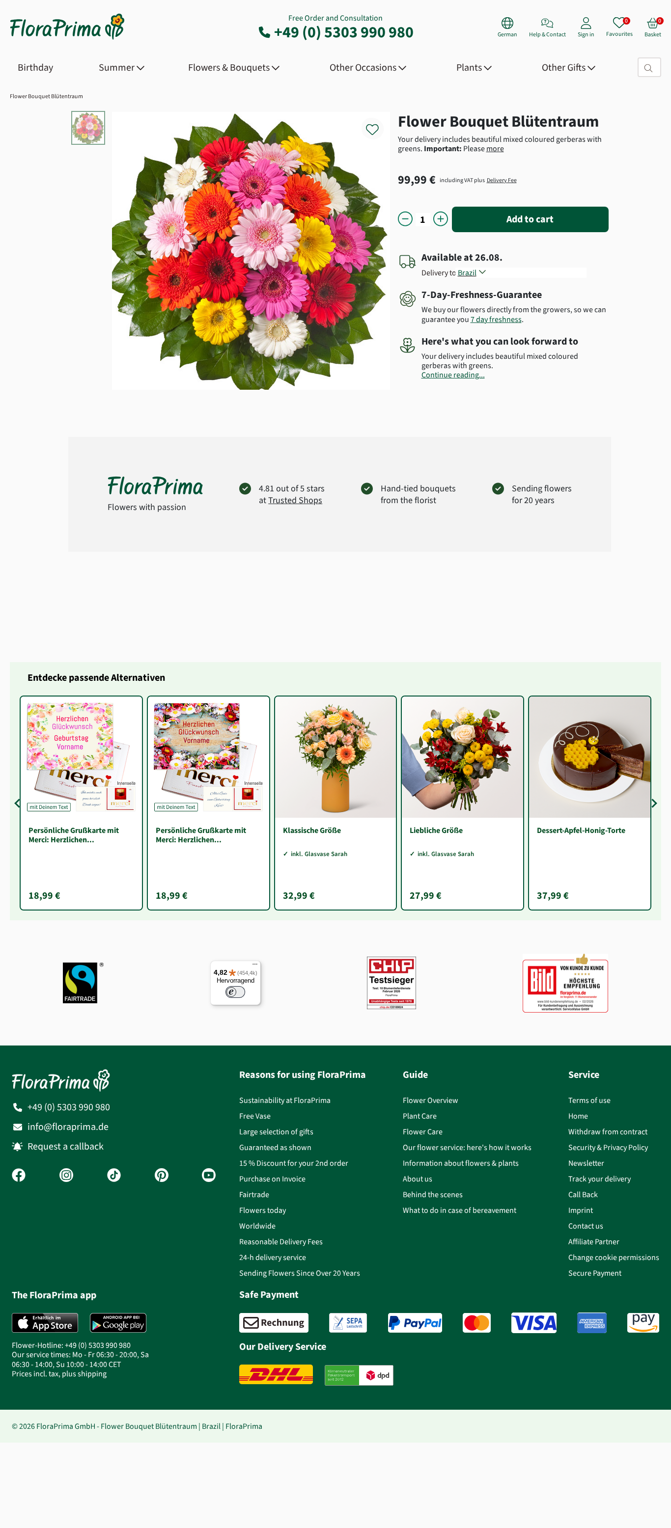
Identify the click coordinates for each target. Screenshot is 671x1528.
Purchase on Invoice (272, 1179)
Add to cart (530, 219)
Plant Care (420, 1116)
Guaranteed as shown (275, 1147)
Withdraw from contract (607, 1131)
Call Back (583, 1194)
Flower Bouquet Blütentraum (46, 96)
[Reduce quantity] (405, 219)
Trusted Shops (295, 500)
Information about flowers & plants (461, 1163)
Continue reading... (453, 375)
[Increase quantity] (440, 219)
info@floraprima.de (68, 1126)
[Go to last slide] (19, 803)
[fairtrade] (83, 983)
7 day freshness (496, 319)
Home (578, 1116)
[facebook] (19, 1176)
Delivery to (438, 273)
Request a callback (66, 1146)
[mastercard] (477, 1323)
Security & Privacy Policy (608, 1147)
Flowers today (262, 1210)
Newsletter (586, 1163)
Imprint (580, 1210)
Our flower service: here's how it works (467, 1147)
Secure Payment (594, 1273)
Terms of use (589, 1100)
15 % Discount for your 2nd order (293, 1163)
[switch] (235, 992)
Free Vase (255, 1116)
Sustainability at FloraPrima (285, 1100)
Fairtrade (254, 1194)
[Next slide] (652, 803)
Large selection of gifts (276, 1131)
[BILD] (565, 982)
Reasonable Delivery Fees (281, 1241)
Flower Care (423, 1131)
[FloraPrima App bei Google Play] (118, 1323)
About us (417, 1179)
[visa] (534, 1323)
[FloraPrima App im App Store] (45, 1323)
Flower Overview (430, 1100)
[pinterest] (161, 1176)
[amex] (592, 1323)
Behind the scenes (433, 1194)
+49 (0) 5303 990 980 (344, 32)
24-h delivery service (272, 1257)
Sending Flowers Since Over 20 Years (299, 1273)
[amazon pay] (643, 1323)
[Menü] (255, 966)
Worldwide (257, 1226)
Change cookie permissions (613, 1257)
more (495, 148)
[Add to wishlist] (378, 124)
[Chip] (391, 983)
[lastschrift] (348, 1323)
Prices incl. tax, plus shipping (59, 1373)
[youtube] (209, 1176)
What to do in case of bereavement (459, 1210)
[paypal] (415, 1323)
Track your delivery (599, 1179)
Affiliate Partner (593, 1241)
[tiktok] (114, 1176)
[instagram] (66, 1176)
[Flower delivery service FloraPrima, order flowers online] (67, 38)
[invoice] (273, 1323)
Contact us (585, 1226)
